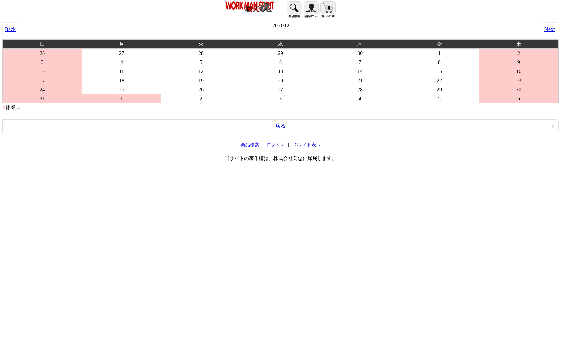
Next (549, 29)
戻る (280, 126)
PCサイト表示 (306, 144)
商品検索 (250, 144)
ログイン (276, 144)
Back (10, 29)
